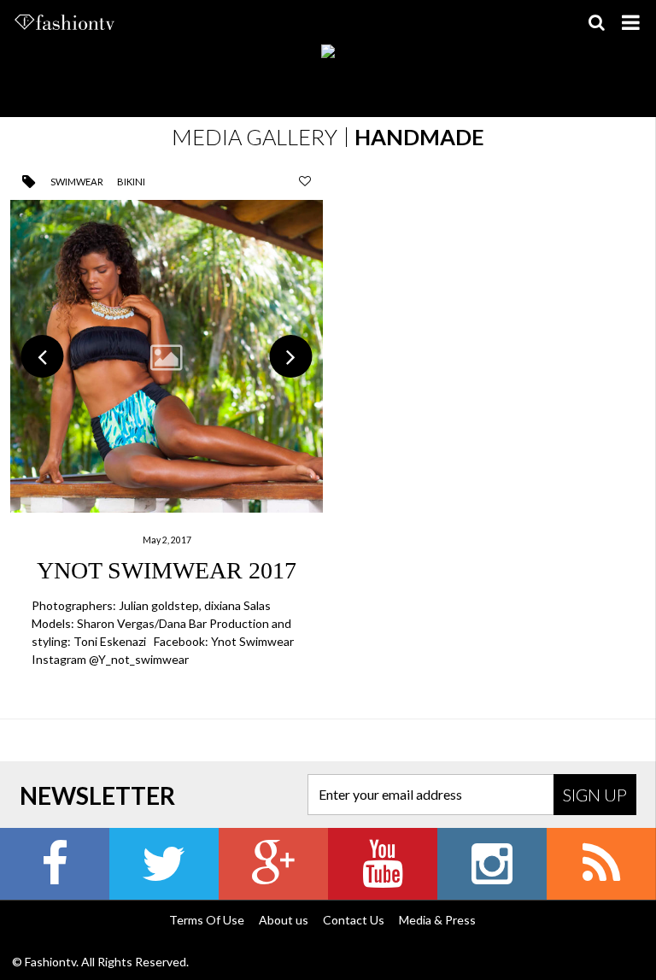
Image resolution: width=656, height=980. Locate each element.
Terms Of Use (206, 920)
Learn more (166, 435)
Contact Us (353, 920)
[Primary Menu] (630, 22)
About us (283, 920)
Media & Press (437, 920)
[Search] (596, 22)
